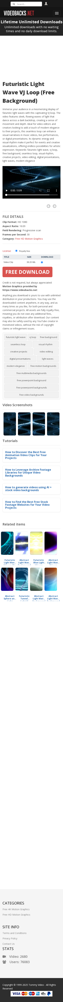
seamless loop (18, 344)
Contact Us (9, 943)
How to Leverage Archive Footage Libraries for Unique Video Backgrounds (28, 472)
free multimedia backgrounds (31, 373)
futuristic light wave (16, 337)
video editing (46, 351)
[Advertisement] (31, 56)
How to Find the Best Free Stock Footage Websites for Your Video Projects (27, 505)
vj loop (32, 337)
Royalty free (24, 251)
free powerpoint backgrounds (31, 387)
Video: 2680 (16, 956)
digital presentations (20, 358)
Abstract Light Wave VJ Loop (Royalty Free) (53, 561)
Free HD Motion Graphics (29, 238)
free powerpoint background (31, 380)
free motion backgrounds (43, 365)
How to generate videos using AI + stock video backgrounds (28, 488)
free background (48, 337)
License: (7, 251)
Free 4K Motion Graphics (16, 909)
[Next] (54, 206)
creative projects (18, 351)
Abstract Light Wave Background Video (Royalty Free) (24, 561)
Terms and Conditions (15, 933)
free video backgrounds (31, 394)
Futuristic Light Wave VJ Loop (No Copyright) (10, 561)
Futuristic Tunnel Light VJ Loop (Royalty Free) (24, 597)
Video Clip (8, 262)
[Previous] (48, 206)
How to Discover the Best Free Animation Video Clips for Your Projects (26, 455)
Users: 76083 (18, 962)
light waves (47, 358)
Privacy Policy (10, 938)
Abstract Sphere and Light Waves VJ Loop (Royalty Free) (10, 597)
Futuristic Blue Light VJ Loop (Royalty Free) (38, 561)
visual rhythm (45, 344)
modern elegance (16, 365)
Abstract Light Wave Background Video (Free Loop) (53, 597)
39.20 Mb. (31, 262)
